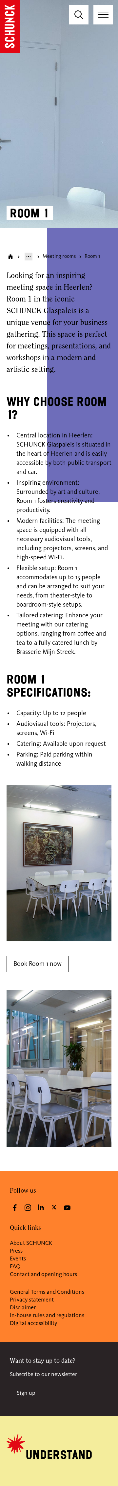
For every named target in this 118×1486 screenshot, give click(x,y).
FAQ (15, 1267)
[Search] (78, 14)
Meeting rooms (59, 256)
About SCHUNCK (31, 1243)
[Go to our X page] (54, 1207)
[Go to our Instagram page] (28, 1208)
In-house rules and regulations (47, 1315)
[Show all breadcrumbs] (28, 256)
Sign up (26, 1393)
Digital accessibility (33, 1323)
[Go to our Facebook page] (15, 1208)
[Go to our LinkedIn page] (41, 1208)
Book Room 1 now (37, 964)
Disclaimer (23, 1308)
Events (18, 1259)
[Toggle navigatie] (103, 14)
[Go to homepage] (10, 26)
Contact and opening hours (43, 1274)
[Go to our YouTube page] (67, 1208)
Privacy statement (32, 1300)
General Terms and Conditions (47, 1292)
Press (16, 1251)
